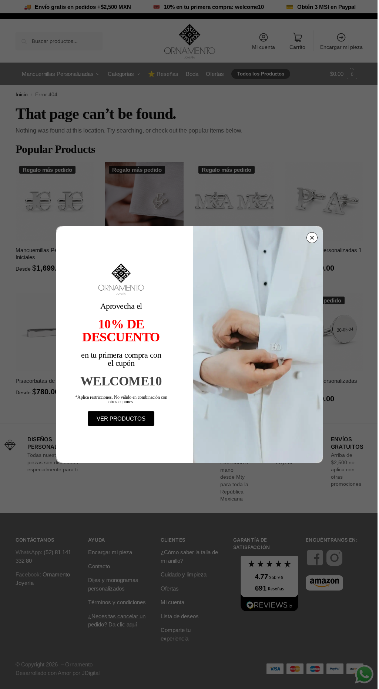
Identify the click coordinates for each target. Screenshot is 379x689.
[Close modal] (312, 237)
